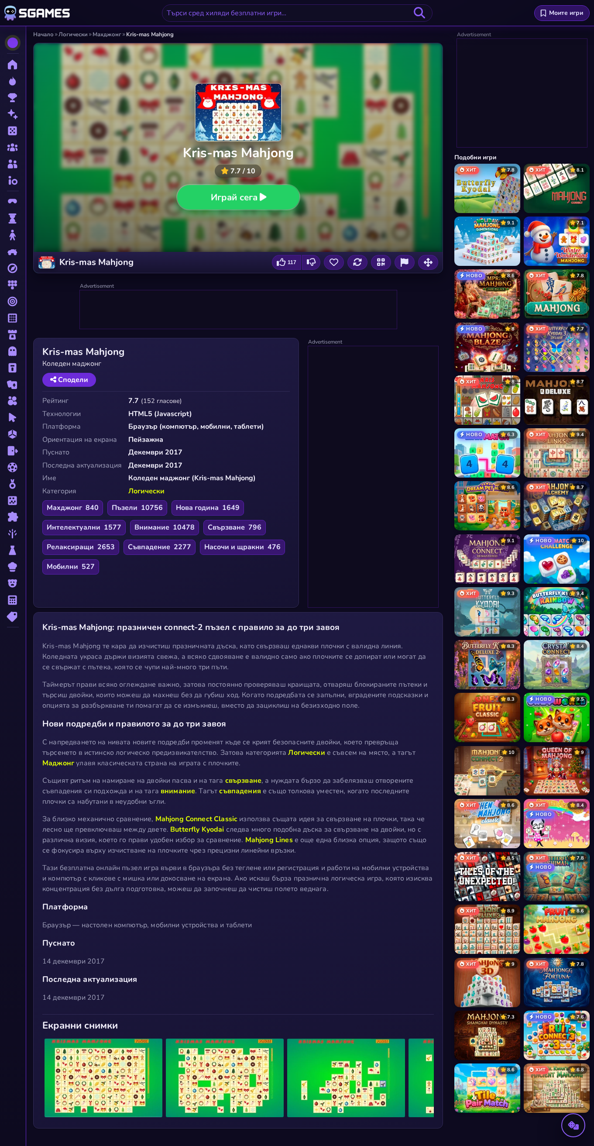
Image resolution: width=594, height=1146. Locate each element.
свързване (243, 780)
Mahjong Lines (269, 840)
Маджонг (58, 763)
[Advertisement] (239, 310)
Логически (146, 491)
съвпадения (240, 791)
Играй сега (233, 197)
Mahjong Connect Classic (196, 819)
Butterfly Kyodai (197, 829)
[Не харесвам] (311, 262)
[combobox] (297, 13)
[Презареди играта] (357, 262)
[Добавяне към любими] (334, 262)
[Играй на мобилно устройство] (381, 262)
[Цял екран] (428, 262)
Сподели (72, 380)
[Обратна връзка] (405, 262)
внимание (178, 791)
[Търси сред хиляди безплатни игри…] (419, 13)
